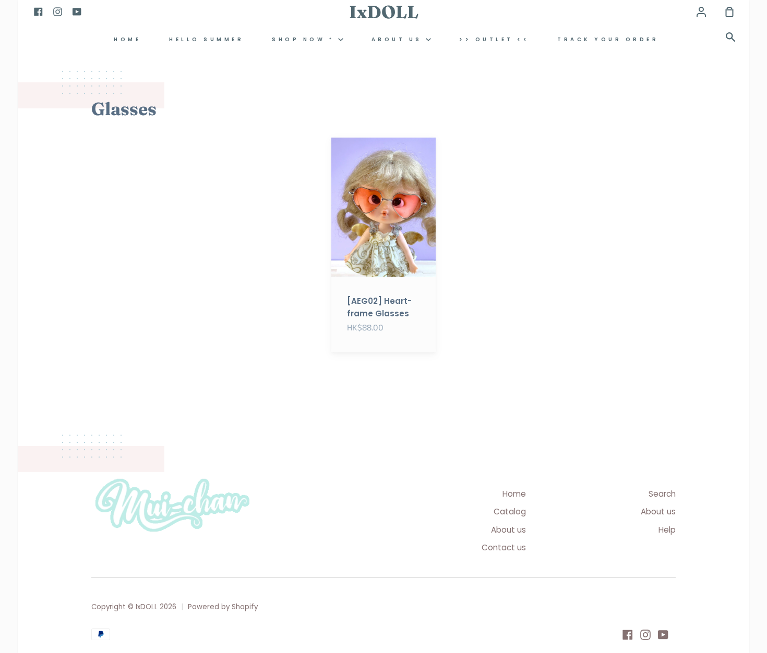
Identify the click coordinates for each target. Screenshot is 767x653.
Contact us (504, 547)
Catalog (510, 511)
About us (398, 39)
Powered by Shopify (223, 607)
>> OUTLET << (494, 39)
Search (662, 493)
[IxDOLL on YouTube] (663, 635)
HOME (127, 39)
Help (667, 529)
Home (514, 493)
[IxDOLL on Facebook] (627, 635)
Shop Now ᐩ (305, 39)
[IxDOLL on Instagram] (645, 635)
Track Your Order (607, 39)
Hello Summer (206, 39)
